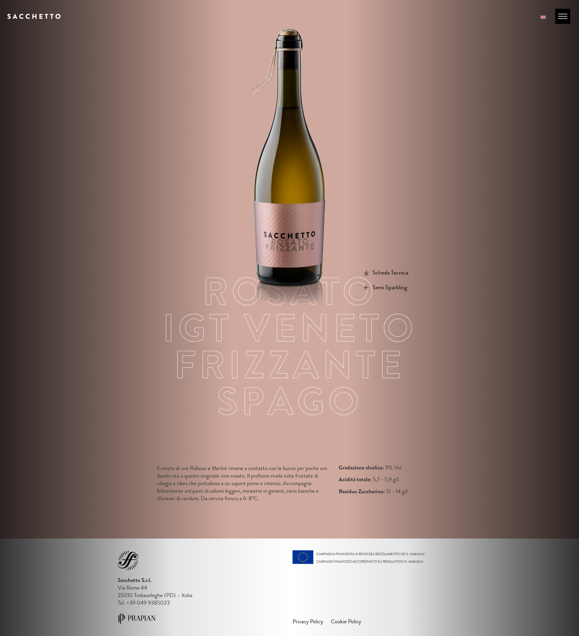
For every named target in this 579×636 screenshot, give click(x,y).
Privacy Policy (308, 622)
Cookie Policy (346, 622)
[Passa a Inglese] (543, 16)
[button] (385, 273)
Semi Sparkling (389, 287)
